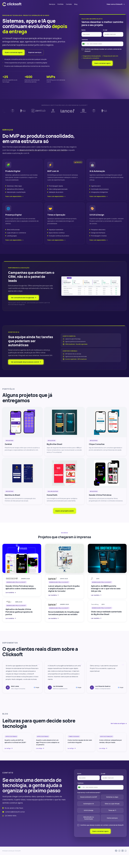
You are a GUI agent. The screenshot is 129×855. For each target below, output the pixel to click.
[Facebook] (116, 851)
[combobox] (85, 44)
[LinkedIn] (122, 851)
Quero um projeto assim (64, 511)
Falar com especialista (13, 196)
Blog (75, 4)
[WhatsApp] (126, 851)
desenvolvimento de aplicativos (33, 150)
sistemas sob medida (58, 150)
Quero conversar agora (13, 52)
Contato (69, 4)
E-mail (105, 30)
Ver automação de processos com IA (25, 362)
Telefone (85, 40)
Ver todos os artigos (118, 723)
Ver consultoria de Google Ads (22, 298)
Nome (83, 30)
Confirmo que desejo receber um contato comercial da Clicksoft (103, 50)
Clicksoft (18, 851)
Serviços (52, 4)
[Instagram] (119, 851)
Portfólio (60, 4)
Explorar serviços (34, 52)
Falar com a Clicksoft (114, 4)
